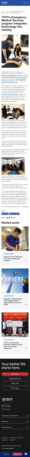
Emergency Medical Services (10, 75)
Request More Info (15, 378)
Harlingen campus (22, 77)
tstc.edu (26, 206)
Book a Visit (15, 383)
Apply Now (15, 374)
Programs (6, 454)
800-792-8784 (5, 409)
